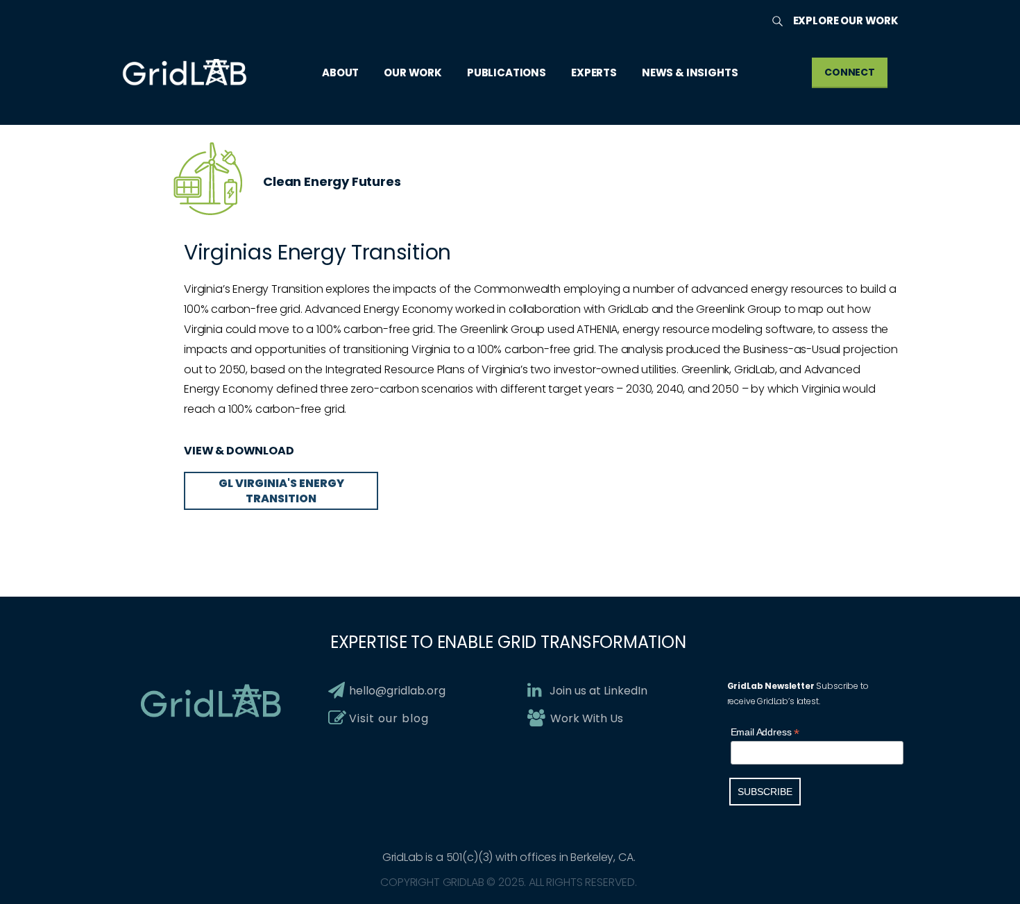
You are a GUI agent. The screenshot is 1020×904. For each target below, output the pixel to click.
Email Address (765, 732)
